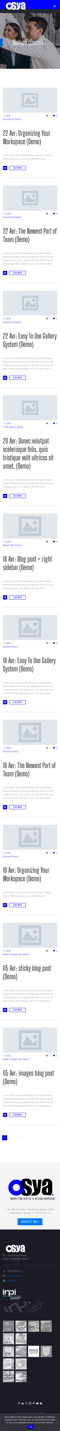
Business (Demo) (10, 646)
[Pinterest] (34, 1403)
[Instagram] (30, 1403)
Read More (17, 168)
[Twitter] (26, 1403)
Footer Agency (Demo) (13, 427)
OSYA (8, 115)
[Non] (56, 1422)
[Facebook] (19, 1403)
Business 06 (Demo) (12, 119)
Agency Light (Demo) (12, 545)
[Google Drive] (41, 1403)
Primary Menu (54, 6)
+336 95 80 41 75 (14, 1271)
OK (30, 1427)
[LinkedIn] (23, 1403)
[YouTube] (37, 1403)
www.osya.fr (12, 1281)
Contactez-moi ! (30, 1221)
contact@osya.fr (14, 1276)
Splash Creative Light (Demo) (16, 954)
